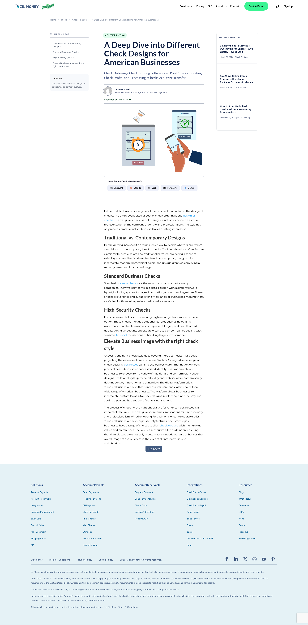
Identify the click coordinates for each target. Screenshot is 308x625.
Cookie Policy (106, 559)
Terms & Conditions (59, 559)
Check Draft (141, 505)
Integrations (37, 505)
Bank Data (36, 518)
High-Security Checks (63, 57)
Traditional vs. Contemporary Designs (67, 45)
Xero (189, 545)
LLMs (241, 512)
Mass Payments (91, 512)
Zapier (190, 532)
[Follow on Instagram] (255, 559)
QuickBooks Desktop (197, 498)
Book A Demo (256, 6)
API (32, 545)
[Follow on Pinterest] (273, 559)
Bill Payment (89, 505)
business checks (127, 283)
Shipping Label (38, 538)
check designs (169, 425)
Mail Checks (89, 525)
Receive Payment (92, 498)
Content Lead (122, 89)
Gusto (190, 525)
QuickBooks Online (196, 492)
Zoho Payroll (193, 518)
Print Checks (89, 518)
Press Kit (243, 532)
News (241, 518)
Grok (154, 187)
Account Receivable (41, 498)
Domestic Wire (90, 545)
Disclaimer (37, 559)
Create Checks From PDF (200, 538)
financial (121, 335)
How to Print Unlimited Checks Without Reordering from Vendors (235, 109)
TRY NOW (154, 449)
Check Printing (79, 19)
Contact (234, 6)
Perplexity (172, 187)
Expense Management (42, 512)
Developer (244, 505)
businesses (130, 364)
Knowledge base (247, 538)
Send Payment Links (145, 498)
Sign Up (288, 6)
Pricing (200, 6)
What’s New (245, 498)
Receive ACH (141, 518)
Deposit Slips (37, 525)
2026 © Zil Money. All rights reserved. (141, 559)
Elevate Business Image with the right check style (68, 65)
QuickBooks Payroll (196, 505)
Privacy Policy (84, 559)
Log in (277, 6)
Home (53, 19)
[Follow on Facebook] (227, 559)
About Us (221, 6)
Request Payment (144, 492)
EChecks (87, 532)
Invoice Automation (92, 538)
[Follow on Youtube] (264, 559)
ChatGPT (118, 187)
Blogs (64, 19)
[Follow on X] (245, 559)
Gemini (191, 187)
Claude (137, 187)
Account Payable (39, 492)
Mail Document (38, 532)
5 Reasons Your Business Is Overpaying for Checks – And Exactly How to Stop (236, 48)
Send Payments (91, 492)
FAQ (210, 6)
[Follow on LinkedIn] (236, 559)
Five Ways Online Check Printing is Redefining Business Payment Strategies (236, 79)
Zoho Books (193, 512)
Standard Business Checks (66, 52)
